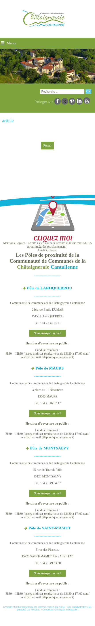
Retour (47, 145)
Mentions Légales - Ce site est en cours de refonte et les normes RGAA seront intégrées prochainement (47, 244)
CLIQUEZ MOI (52, 238)
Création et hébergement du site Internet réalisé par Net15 (34, 607)
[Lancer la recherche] (88, 91)
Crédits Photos (47, 250)
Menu (11, 43)
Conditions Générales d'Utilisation (60, 609)
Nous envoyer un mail (47, 333)
